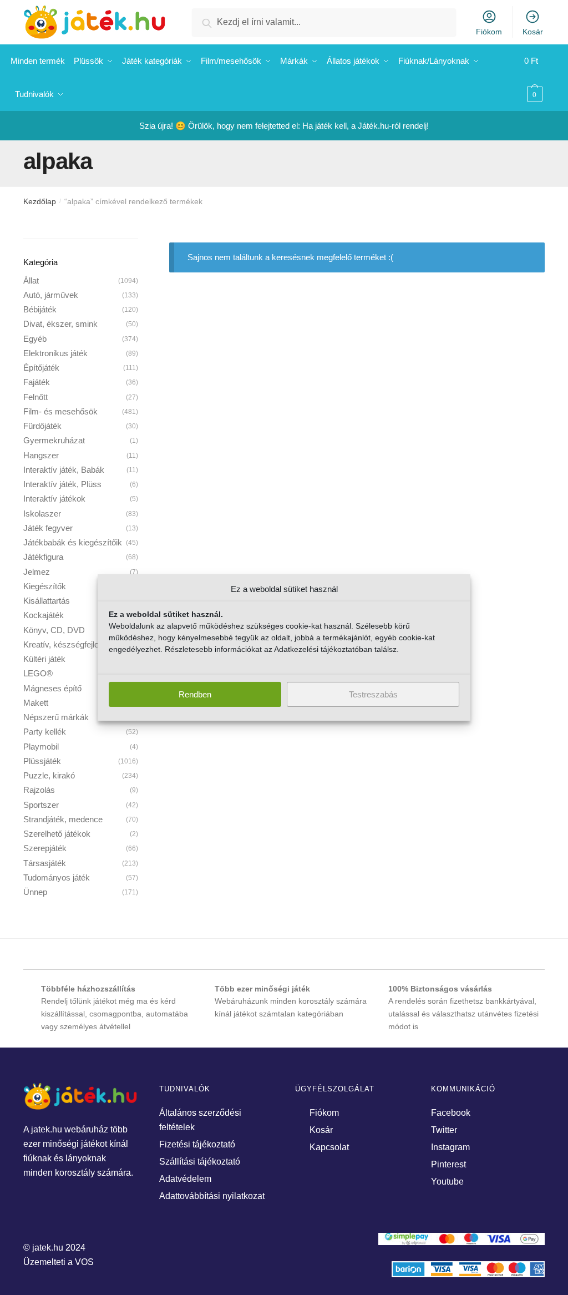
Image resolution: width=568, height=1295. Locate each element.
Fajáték (36, 382)
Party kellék (44, 731)
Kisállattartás (46, 600)
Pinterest (448, 1164)
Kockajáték (43, 615)
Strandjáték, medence (63, 819)
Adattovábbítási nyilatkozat (212, 1196)
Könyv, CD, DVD (54, 630)
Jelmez (36, 571)
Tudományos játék (56, 877)
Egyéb (35, 338)
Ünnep (35, 892)
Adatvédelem (185, 1178)
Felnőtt (35, 397)
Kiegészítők (44, 586)
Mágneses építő (52, 688)
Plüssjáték (42, 761)
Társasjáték (44, 863)
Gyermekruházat (54, 440)
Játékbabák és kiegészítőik (72, 542)
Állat (31, 280)
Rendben (195, 694)
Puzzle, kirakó (49, 775)
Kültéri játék (44, 659)
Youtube (447, 1181)
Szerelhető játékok (56, 833)
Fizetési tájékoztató (197, 1144)
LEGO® (38, 673)
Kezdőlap (39, 201)
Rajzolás (39, 790)
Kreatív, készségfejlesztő (68, 644)
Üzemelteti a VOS (58, 1262)
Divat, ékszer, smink (60, 323)
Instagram (450, 1147)
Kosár (533, 31)
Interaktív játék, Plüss (62, 484)
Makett (35, 702)
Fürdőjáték (42, 426)
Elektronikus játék (55, 353)
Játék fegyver (48, 528)
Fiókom (489, 31)
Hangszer (41, 455)
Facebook (450, 1112)
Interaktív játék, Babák (63, 469)
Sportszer (41, 805)
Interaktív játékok (54, 498)
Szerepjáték (45, 848)
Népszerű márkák (56, 717)
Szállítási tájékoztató (199, 1161)
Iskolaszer (42, 513)
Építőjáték (41, 367)
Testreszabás (373, 694)
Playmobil (41, 746)
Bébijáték (40, 309)
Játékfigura (43, 556)
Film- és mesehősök (60, 411)
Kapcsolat (329, 1147)
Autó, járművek (50, 295)
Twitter (444, 1130)
